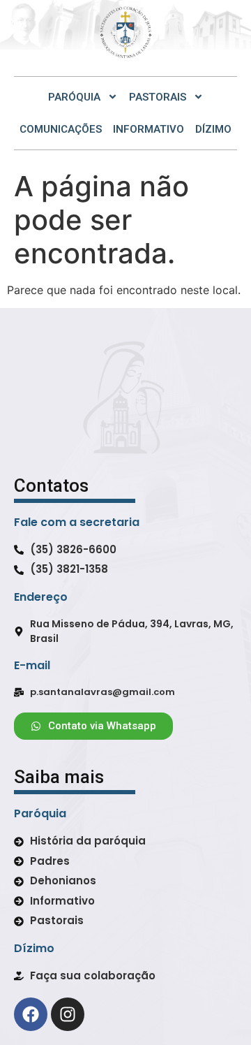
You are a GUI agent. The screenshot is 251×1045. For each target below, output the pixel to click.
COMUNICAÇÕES (61, 129)
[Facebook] (30, 1014)
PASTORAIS (157, 97)
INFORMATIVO (148, 129)
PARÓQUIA (74, 97)
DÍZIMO (213, 129)
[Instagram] (67, 1014)
